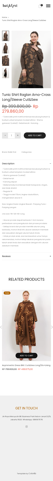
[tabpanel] (31, 59)
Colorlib (32, 473)
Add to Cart (35, 135)
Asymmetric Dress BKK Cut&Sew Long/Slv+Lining (26, 365)
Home (4, 17)
